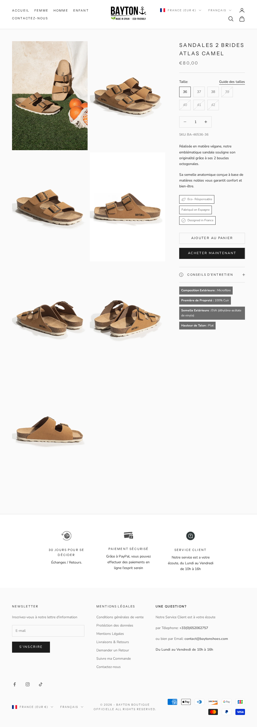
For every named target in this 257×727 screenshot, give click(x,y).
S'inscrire (31, 647)
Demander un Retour (112, 650)
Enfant (81, 10)
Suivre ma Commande (113, 658)
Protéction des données (114, 625)
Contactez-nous (30, 18)
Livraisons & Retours (112, 642)
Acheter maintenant (212, 253)
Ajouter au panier (212, 238)
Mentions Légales (110, 633)
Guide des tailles (232, 81)
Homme (60, 10)
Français (217, 10)
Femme (41, 10)
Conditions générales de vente (120, 617)
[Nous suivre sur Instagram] (27, 684)
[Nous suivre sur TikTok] (40, 684)
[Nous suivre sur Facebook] (14, 684)
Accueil (20, 10)
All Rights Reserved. (136, 709)
